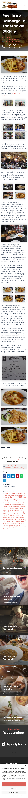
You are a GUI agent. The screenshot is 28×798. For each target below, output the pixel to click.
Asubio (13, 495)
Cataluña (14, 501)
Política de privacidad (18, 796)
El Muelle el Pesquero (16, 508)
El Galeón (17, 506)
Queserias (10, 521)
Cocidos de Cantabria (9, 658)
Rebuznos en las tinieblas (11, 598)
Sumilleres (15, 523)
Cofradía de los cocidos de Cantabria (14, 662)
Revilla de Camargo (18, 468)
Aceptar (14, 784)
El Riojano (19, 510)
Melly (20, 516)
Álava (5, 529)
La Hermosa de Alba (17, 512)
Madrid (14, 516)
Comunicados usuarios (10, 687)
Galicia (6, 512)
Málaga (15, 519)
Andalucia (7, 493)
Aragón (15, 493)
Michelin (6, 517)
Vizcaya (14, 527)
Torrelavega (10, 525)
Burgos (6, 497)
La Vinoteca (20, 514)
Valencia (6, 527)
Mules (9, 519)
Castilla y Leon (15, 499)
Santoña (6, 523)
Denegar (14, 788)
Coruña (9, 506)
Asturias (6, 495)
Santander (18, 41)
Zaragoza (22, 527)
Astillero (22, 493)
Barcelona (21, 495)
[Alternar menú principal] (24, 5)
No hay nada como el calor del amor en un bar (13, 571)
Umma (19, 525)
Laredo (12, 514)
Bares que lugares (12, 568)
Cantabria (8, 41)
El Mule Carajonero (14, 729)
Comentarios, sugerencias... (11, 602)
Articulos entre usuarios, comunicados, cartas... (14, 692)
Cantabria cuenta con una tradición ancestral (13, 721)
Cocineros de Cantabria (10, 628)
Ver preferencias (14, 792)
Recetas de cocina (13, 717)
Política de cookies (8, 796)
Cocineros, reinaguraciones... (11, 632)
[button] (25, 765)
